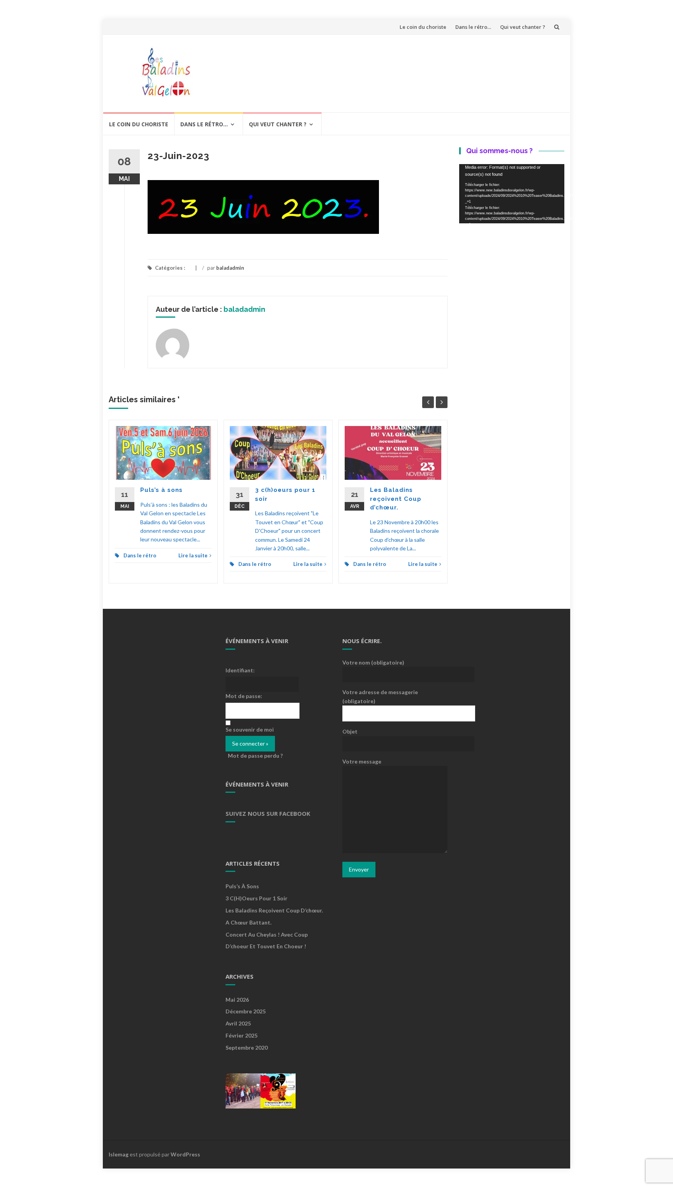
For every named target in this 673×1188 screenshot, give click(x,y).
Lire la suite (193, 555)
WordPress (185, 1154)
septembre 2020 (247, 1047)
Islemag (119, 1154)
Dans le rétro (139, 555)
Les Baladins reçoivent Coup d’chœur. (395, 498)
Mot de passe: (244, 696)
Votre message (361, 761)
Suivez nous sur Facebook (268, 813)
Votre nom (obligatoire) (373, 662)
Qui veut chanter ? (522, 26)
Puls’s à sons (161, 489)
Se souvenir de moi (250, 729)
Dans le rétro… (473, 26)
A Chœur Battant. (248, 922)
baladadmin (230, 268)
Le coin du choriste (423, 26)
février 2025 (241, 1035)
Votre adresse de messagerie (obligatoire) (380, 696)
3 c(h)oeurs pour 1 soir (256, 898)
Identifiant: (240, 670)
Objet (350, 731)
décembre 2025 (246, 1011)
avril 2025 (238, 1023)
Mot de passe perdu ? (255, 755)
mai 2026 (237, 999)
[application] (511, 193)
